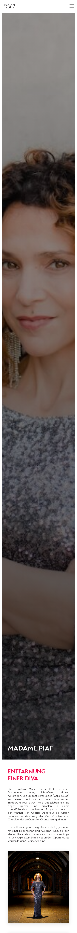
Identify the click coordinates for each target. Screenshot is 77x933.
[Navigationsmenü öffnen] (72, 6)
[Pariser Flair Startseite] (10, 6)
